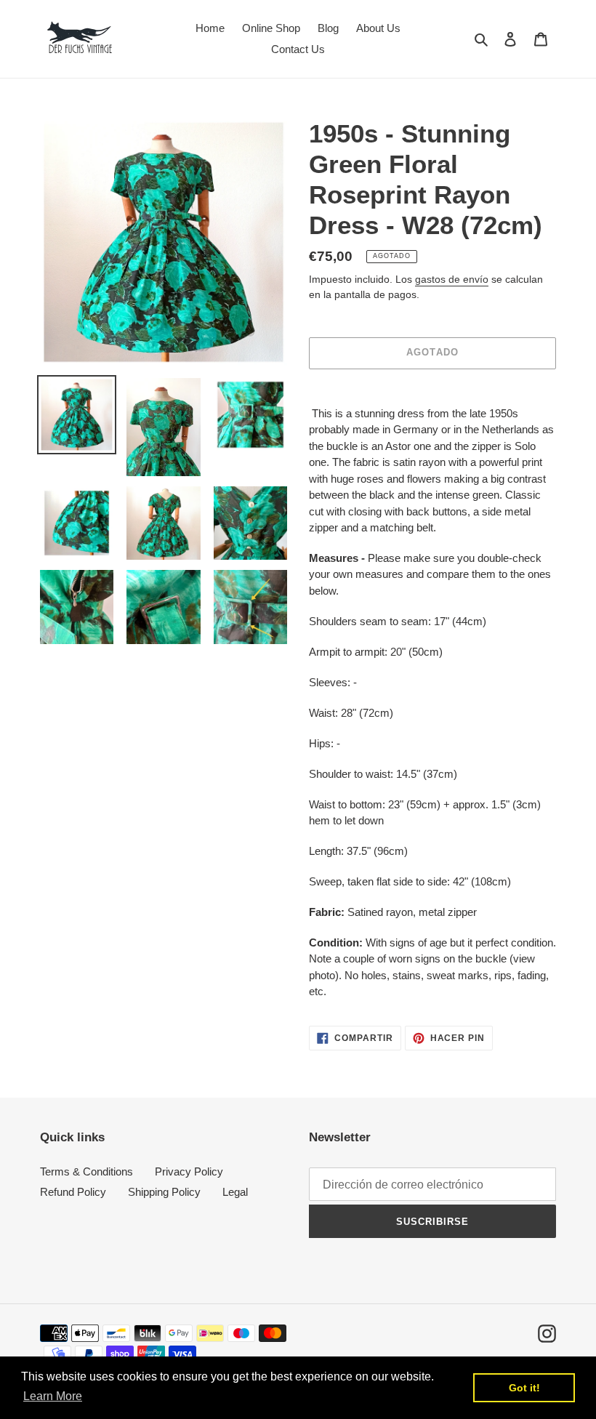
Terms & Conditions (86, 1171)
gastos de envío (451, 279)
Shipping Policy (164, 1192)
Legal (235, 1192)
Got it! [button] (524, 1388)
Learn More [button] (52, 1396)
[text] (432, 703)
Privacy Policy (189, 1171)
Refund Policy (73, 1192)
